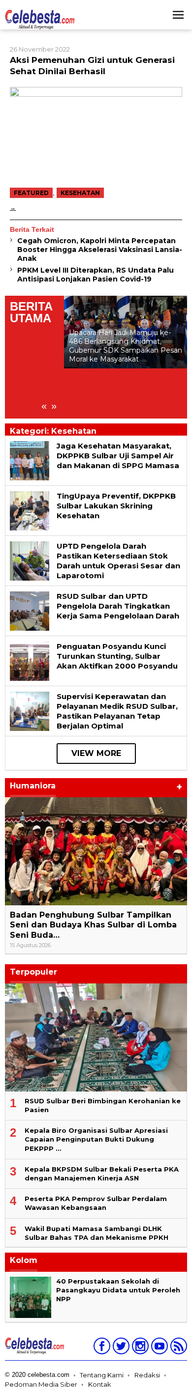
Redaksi (147, 1375)
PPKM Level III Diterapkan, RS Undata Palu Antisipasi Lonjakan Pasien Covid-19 (95, 274)
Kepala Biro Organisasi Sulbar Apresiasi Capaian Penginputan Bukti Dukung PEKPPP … (96, 1139)
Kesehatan (80, 192)
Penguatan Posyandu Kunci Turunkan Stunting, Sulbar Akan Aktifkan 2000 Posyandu (117, 656)
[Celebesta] (39, 19)
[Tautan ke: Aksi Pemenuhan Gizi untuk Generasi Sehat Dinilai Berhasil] (96, 134)
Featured (31, 192)
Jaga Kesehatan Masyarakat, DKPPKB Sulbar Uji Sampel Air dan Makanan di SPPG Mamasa (118, 455)
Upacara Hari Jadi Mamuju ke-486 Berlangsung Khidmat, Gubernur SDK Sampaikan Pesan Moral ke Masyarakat (125, 346)
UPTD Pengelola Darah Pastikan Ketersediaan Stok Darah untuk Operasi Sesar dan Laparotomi (118, 560)
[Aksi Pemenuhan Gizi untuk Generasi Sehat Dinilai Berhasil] (13, 207)
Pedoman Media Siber (41, 1384)
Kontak (99, 1384)
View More (96, 753)
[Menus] (178, 15)
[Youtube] (158, 1348)
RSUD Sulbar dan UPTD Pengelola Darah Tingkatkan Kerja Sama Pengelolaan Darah (118, 605)
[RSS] (177, 1348)
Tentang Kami (102, 1375)
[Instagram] (139, 1348)
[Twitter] (119, 1348)
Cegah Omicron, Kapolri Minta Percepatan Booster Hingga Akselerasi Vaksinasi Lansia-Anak (99, 249)
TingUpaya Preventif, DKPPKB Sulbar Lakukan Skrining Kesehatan (116, 505)
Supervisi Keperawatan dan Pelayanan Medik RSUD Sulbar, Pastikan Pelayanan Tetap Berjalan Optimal (117, 711)
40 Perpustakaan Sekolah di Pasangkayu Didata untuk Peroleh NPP (118, 1290)
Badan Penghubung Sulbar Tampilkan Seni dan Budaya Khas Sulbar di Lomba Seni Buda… (93, 925)
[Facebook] (100, 1348)
